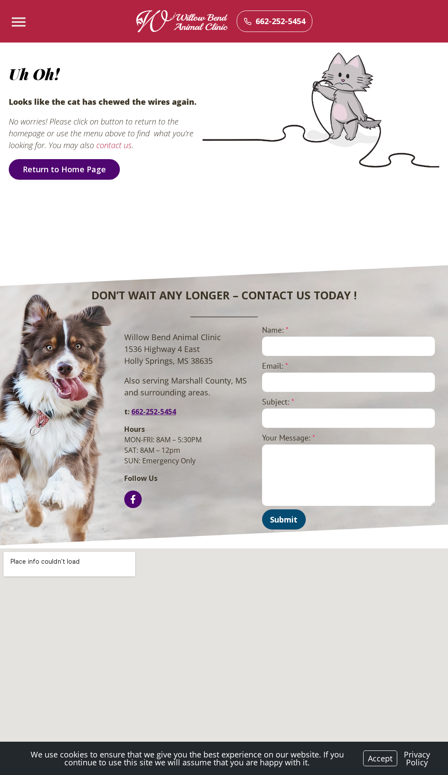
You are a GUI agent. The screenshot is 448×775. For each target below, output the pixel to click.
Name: (275, 330)
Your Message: (288, 438)
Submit (284, 519)
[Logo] (182, 21)
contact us (114, 145)
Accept (380, 758)
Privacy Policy (417, 758)
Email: (275, 366)
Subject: (278, 402)
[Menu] (19, 22)
